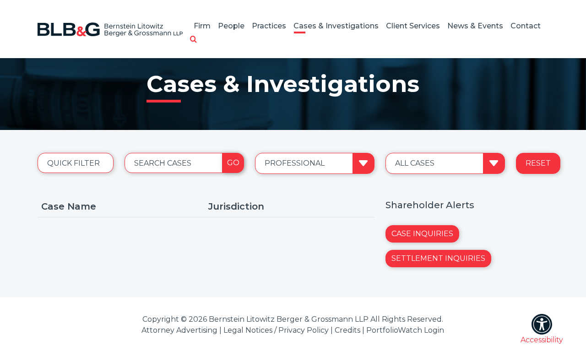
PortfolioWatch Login (405, 330)
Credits (347, 330)
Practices (269, 26)
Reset (538, 163)
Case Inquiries (422, 233)
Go (233, 162)
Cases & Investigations (336, 26)
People (231, 26)
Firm (202, 26)
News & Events (475, 26)
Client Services (413, 26)
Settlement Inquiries (438, 258)
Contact (525, 26)
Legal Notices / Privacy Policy (276, 330)
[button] (193, 39)
